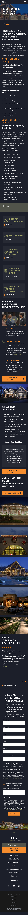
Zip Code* (5, 748)
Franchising (14, 872)
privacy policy (7, 778)
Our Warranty (14, 862)
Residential (14, 855)
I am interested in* (8, 755)
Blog (14, 866)
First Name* (6, 720)
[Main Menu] (25, 2)
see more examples (11, 493)
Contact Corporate (14, 869)
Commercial (14, 859)
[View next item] (25, 681)
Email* (5, 734)
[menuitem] (14, 896)
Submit (12, 814)
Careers (14, 876)
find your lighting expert (13, 378)
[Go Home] (2, 23)
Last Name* (6, 727)
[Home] (8, 2)
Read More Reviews (10, 685)
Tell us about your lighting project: (11, 788)
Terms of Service (17, 778)
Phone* (5, 741)
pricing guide (17, 354)
